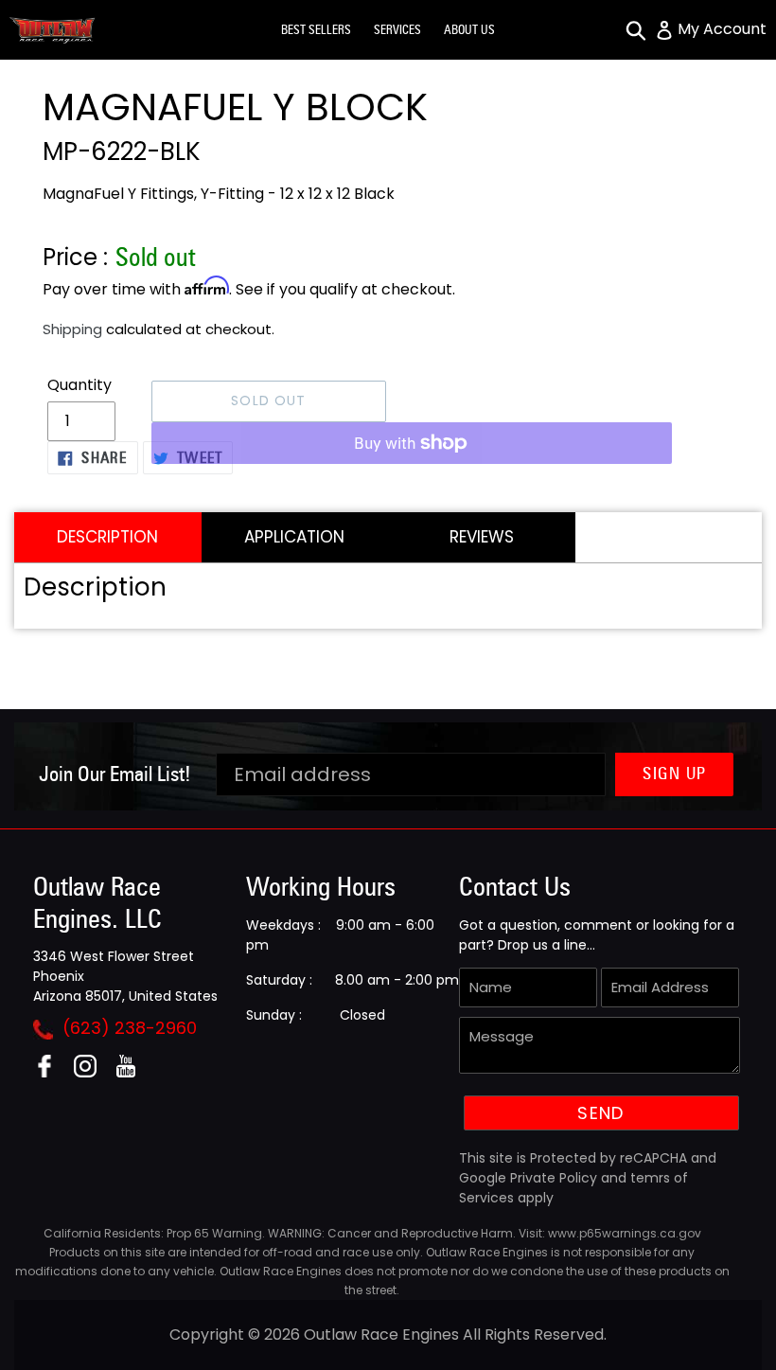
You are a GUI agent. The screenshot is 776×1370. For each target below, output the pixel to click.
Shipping (72, 329)
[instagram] (92, 1072)
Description (107, 536)
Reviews (482, 536)
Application (294, 536)
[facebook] (51, 1072)
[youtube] (133, 1072)
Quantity (79, 385)
